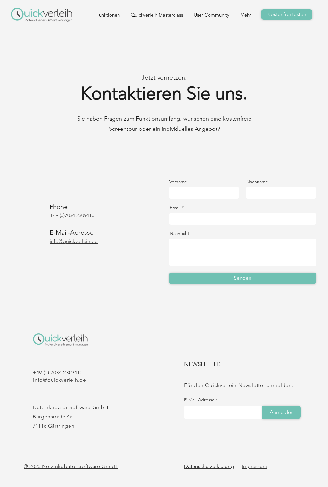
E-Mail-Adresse (199, 400)
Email (175, 208)
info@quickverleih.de (59, 380)
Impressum (254, 466)
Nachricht (179, 233)
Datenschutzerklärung (209, 466)
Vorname (178, 182)
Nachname (257, 182)
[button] (240, 15)
